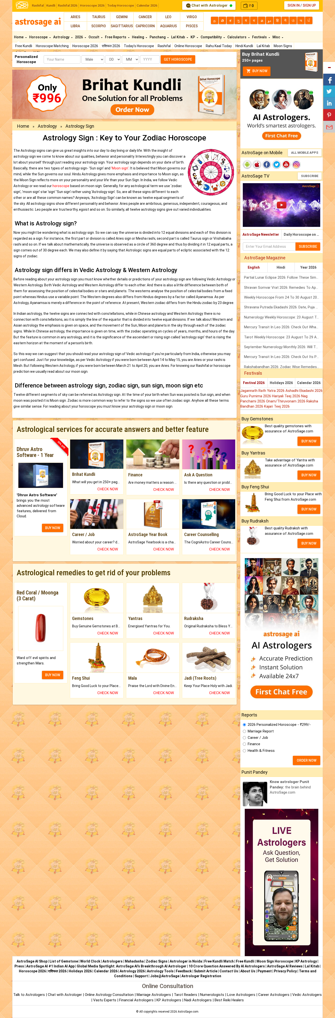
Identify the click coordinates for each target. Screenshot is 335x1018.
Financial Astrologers (136, 1000)
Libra (75, 26)
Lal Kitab (263, 46)
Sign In (293, 5)
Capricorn (145, 26)
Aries (75, 17)
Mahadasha (134, 961)
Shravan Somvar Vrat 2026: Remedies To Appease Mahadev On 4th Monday (283, 287)
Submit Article (205, 971)
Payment (265, 971)
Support (141, 976)
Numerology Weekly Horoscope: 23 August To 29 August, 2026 (283, 317)
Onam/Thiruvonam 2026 (286, 401)
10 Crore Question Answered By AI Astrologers (227, 966)
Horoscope (38, 37)
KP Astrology (306, 961)
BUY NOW (52, 528)
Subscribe (309, 176)
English (254, 267)
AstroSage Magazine (264, 257)
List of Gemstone (64, 961)
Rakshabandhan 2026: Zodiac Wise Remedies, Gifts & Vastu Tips (283, 367)
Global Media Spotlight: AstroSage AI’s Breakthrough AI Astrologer (131, 966)
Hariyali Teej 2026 (286, 396)
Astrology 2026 (132, 971)
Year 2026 (308, 267)
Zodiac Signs (157, 961)
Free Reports (116, 37)
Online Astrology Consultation (110, 994)
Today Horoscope (120, 5)
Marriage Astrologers (154, 994)
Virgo (192, 17)
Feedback (184, 971)
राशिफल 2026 (111, 46)
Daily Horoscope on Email (303, 234)
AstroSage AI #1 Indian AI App (50, 966)
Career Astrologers (273, 994)
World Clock (90, 961)
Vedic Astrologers (307, 994)
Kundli (50, 5)
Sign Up (309, 5)
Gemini (122, 17)
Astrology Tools (160, 971)
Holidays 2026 (281, 383)
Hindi (281, 267)
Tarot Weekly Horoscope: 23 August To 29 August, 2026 (283, 337)
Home (19, 37)
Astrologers (113, 961)
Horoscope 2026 (92, 5)
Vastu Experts (104, 1000)
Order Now (306, 760)
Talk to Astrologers (29, 994)
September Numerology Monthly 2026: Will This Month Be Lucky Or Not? (283, 347)
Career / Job (258, 737)
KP (193, 37)
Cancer (145, 17)
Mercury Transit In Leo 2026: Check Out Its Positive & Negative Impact (283, 357)
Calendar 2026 (147, 5)
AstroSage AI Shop (32, 961)
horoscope (60, 186)
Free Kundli (23, 46)
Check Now (107, 489)
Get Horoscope (178, 59)
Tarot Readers (186, 994)
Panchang (158, 37)
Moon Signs (283, 46)
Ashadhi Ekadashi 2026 (303, 390)
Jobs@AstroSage (164, 976)
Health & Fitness (261, 750)
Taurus (98, 17)
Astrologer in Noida (186, 961)
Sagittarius (122, 26)
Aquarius (168, 26)
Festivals (260, 37)
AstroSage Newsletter (261, 234)
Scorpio (98, 26)
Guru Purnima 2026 (256, 396)
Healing (138, 37)
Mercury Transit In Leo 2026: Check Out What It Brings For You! (283, 327)
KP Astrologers (169, 1000)
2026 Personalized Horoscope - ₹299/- (279, 724)
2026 (79, 37)
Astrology (61, 37)
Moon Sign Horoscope (275, 961)
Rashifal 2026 (67, 5)
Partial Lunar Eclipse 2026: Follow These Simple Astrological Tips (283, 277)
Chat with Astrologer (210, 5)
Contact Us (228, 971)
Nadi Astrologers (198, 1000)
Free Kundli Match (219, 961)
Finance (254, 744)
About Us (247, 971)
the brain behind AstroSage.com (290, 787)
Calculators (237, 37)
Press (19, 966)
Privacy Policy (285, 971)
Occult (94, 37)
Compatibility (211, 37)
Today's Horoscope (139, 46)
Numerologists (212, 994)
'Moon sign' (120, 168)
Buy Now (259, 71)
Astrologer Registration (201, 976)
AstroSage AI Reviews (285, 966)
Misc (276, 37)
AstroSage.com (188, 1011)
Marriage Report (261, 731)
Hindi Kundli (244, 46)
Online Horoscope (188, 46)
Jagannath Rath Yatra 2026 (262, 390)
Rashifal (38, 5)
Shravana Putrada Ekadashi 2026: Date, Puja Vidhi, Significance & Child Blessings (283, 307)
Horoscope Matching (52, 46)
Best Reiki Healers (229, 1000)
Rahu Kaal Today (219, 46)
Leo (168, 17)
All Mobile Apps (304, 152)
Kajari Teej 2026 (277, 406)
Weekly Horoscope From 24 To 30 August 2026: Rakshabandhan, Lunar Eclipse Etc (283, 297)
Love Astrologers (241, 994)
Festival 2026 (254, 383)
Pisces (192, 26)
